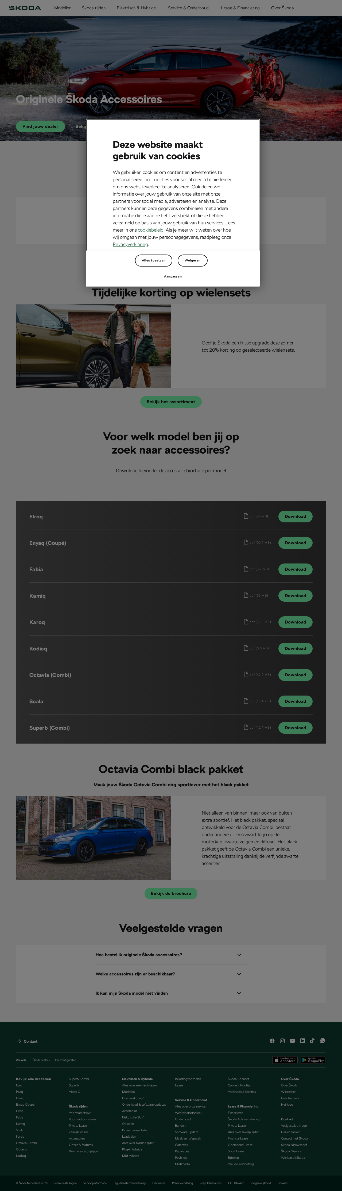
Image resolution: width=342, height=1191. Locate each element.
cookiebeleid (151, 230)
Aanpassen (173, 276)
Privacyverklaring (130, 244)
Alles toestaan (153, 260)
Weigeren (193, 260)
